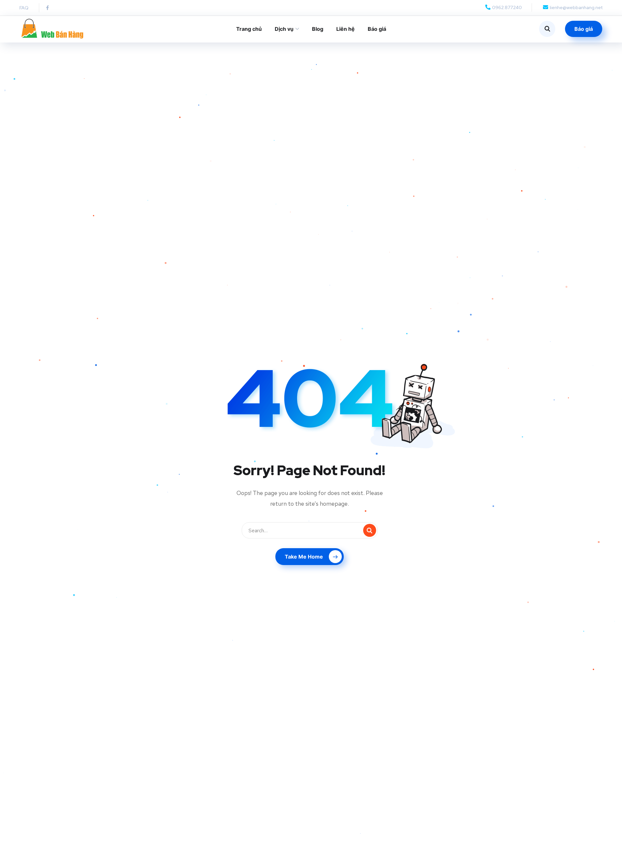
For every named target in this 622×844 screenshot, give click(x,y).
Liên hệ (345, 29)
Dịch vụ (284, 29)
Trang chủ (249, 29)
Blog (317, 29)
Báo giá (377, 29)
